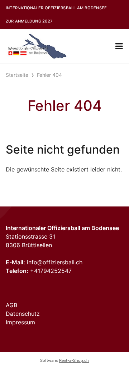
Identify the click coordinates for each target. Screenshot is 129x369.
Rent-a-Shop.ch (74, 360)
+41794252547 (51, 270)
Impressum (20, 322)
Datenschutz (23, 313)
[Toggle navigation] (119, 46)
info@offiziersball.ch (54, 262)
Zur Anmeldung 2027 (29, 21)
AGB (11, 305)
